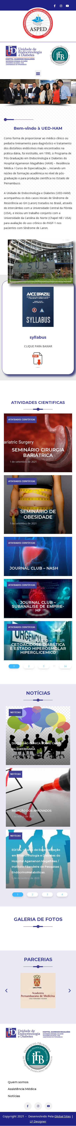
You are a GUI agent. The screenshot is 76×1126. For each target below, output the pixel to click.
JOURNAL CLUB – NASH (34, 568)
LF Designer (38, 1121)
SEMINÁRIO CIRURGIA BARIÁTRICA (38, 452)
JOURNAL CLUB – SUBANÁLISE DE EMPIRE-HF (38, 606)
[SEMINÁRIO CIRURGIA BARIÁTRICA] (38, 442)
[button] (38, 73)
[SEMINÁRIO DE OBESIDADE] (38, 504)
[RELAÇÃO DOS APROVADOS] (38, 797)
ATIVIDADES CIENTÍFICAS (21, 419)
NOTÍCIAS (15, 712)
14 (65, 666)
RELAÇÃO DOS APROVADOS (31, 810)
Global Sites (62, 1116)
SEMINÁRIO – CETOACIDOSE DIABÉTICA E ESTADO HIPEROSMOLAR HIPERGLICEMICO (38, 646)
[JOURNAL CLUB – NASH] (38, 556)
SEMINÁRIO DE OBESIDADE (38, 514)
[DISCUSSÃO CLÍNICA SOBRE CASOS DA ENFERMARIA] (38, 735)
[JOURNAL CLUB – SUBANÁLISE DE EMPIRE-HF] (38, 598)
